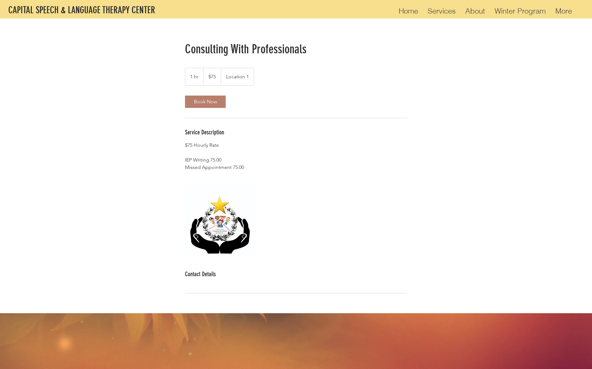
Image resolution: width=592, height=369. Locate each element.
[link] (205, 102)
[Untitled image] (221, 220)
